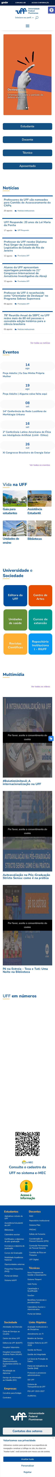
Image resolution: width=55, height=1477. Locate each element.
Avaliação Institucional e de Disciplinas (38, 1328)
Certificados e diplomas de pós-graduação (14, 1240)
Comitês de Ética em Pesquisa (37, 1253)
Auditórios (32, 1396)
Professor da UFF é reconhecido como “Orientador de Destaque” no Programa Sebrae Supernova (26, 295)
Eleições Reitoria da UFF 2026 (38, 1344)
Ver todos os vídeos (40, 686)
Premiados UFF (23, 256)
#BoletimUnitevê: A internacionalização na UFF (22, 782)
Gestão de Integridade (37, 1354)
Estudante (27, 126)
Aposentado (27, 166)
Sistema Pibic (34, 1225)
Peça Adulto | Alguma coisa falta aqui (25, 393)
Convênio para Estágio (12, 1393)
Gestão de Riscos (35, 1350)
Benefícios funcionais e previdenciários (37, 1301)
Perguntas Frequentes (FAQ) (14, 1270)
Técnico (27, 153)
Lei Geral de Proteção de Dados (38, 1360)
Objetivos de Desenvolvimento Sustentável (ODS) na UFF (12, 1362)
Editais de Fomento (37, 1234)
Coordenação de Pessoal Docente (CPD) (38, 1240)
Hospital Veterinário (11, 1347)
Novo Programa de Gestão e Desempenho (37, 1273)
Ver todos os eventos (40, 465)
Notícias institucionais (26, 211)
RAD (31, 1216)
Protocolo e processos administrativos (37, 1374)
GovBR (4, 2)
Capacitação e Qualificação (33, 1289)
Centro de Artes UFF (11, 1338)
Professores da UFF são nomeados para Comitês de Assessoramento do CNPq (27, 202)
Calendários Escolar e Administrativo (36, 1308)
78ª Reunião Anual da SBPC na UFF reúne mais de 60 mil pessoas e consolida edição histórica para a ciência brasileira (27, 320)
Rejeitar (28, 1472)
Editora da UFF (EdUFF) (12, 1343)
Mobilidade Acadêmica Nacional (14, 1258)
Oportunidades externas (15, 1264)
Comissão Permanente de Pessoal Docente (38, 1247)
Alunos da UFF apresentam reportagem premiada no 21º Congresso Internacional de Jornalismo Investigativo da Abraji (25, 272)
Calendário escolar (12, 1234)
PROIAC (32, 1229)
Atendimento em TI (36, 1334)
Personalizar (27, 1465)
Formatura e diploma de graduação (14, 1247)
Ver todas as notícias (40, 342)
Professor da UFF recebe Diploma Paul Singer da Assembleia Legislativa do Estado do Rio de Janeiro (25, 246)
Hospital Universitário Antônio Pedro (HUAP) (12, 1353)
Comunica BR (20, 3)
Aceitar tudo (27, 1459)
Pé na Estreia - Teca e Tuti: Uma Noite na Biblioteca (25, 970)
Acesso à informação (40, 3)
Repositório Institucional (39, 1220)
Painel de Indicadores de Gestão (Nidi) (38, 1367)
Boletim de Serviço (35, 1338)
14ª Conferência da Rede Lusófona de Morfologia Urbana (24, 413)
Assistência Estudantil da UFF (14, 1224)
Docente (27, 140)
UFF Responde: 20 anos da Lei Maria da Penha (27, 223)
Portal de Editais (11, 1276)
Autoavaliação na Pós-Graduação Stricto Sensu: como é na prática (26, 876)
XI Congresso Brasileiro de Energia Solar (26, 452)
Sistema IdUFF (11, 1280)
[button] (51, 10)
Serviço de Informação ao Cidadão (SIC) (12, 1378)
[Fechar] (53, 1437)
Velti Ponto (32, 1284)
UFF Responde (23, 230)
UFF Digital (34, 1259)
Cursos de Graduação (13, 1253)
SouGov (31, 1295)
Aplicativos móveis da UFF (14, 1217)
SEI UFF (31, 1380)
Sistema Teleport (35, 1279)
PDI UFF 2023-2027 (36, 1391)
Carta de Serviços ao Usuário (11, 1332)
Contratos (7, 1397)
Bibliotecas (9, 1230)
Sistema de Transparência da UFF (36, 1385)
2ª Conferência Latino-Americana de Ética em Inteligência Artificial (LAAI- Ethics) (27, 433)
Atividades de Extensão (12, 1327)
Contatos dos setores (27, 1431)
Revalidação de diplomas (9, 1372)
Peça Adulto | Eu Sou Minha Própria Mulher (23, 375)
